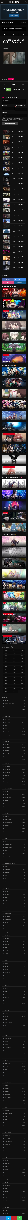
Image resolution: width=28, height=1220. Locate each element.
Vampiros (7, 1166)
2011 (6, 664)
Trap (6, 1157)
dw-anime (7, 944)
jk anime (6, 1013)
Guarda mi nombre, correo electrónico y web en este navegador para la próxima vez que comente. (13, 119)
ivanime (6, 1007)
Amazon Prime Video (9, 703)
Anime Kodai (7, 716)
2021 (22, 653)
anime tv (6, 725)
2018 (22, 655)
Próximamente (8, 1082)
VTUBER (6, 1182)
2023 (6, 653)
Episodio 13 (20, 194)
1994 (22, 677)
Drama (6, 941)
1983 (14, 688)
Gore (6, 979)
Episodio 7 (20, 162)
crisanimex (7, 910)
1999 (6, 675)
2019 (14, 655)
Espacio (6, 960)
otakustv (6, 1066)
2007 (14, 666)
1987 (6, 686)
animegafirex (8, 781)
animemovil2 (7, 810)
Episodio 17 (20, 215)
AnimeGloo (7, 785)
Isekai (6, 1000)
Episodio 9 (20, 173)
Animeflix (7, 775)
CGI (5, 878)
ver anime (7, 1169)
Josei (6, 1019)
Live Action (7, 1029)
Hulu (6, 991)
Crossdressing (8, 913)
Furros (6, 975)
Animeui (6, 838)
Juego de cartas (8, 1022)
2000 (22, 672)
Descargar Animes (9, 925)
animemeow (7, 803)
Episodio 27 (20, 267)
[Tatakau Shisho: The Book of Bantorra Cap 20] (23, 34)
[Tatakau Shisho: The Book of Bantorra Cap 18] (4, 34)
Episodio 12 (20, 188)
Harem (6, 982)
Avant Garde (7, 857)
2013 (14, 661)
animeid (6, 791)
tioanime (7, 1154)
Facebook (7, 279)
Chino (6, 882)
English (6, 953)
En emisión (7, 950)
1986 (14, 686)
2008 (6, 666)
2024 (22, 650)
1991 (22, 680)
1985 (22, 686)
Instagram (19, 282)
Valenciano (7, 1163)
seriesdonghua (8, 1113)
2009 (22, 664)
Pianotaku (7, 1079)
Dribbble (7, 282)
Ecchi (6, 947)
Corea (6, 897)
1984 (6, 688)
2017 (6, 658)
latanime (6, 1025)
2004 (14, 669)
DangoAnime (8, 919)
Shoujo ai (7, 1122)
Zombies (7, 1207)
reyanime (7, 1091)
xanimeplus (7, 1185)
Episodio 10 (20, 178)
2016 (14, 658)
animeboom (7, 747)
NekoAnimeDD (8, 1057)
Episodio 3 (20, 141)
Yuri (5, 1194)
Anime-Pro (7, 731)
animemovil (7, 806)
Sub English (7, 1138)
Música (6, 1054)
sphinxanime (7, 1135)
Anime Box (7, 706)
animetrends (7, 835)
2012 (22, 661)
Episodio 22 (20, 241)
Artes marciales (8, 844)
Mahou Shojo (8, 1038)
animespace (7, 828)
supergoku (7, 1144)
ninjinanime (7, 1063)
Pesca (6, 1075)
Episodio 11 (20, 183)
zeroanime (7, 1204)
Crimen (6, 903)
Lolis (6, 1032)
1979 (14, 691)
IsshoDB (6, 1004)
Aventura (7, 860)
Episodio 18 (20, 220)
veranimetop (7, 1172)
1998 (14, 675)
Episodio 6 (20, 157)
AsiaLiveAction (8, 847)
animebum (7, 750)
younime (6, 1191)
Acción (6, 700)
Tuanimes (7, 1160)
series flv (7, 1110)
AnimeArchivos (8, 738)
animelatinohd (8, 797)
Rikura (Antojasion (9, 1097)
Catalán (6, 875)
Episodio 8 (20, 167)
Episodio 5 (20, 152)
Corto (6, 900)
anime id (6, 713)
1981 (6, 691)
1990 (6, 683)
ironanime (7, 997)
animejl (6, 794)
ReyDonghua (7, 1094)
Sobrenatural (8, 1132)
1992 (14, 680)
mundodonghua (8, 1050)
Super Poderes (8, 1141)
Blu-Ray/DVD (7, 869)
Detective (7, 928)
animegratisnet (8, 788)
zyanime (6, 1213)
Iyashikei (7, 1010)
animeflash (7, 769)
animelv (6, 800)
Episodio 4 (20, 147)
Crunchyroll (7, 916)
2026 (6, 650)
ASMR (6, 850)
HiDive (6, 988)
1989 (14, 683)
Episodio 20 (20, 230)
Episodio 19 (20, 225)
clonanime (7, 888)
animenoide (7, 813)
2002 (6, 672)
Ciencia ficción (8, 885)
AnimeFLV (7, 778)
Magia (6, 1035)
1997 (22, 675)
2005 (6, 669)
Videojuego (7, 1179)
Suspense (7, 1147)
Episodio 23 (20, 246)
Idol (5, 994)
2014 (6, 661)
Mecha (6, 1041)
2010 (14, 664)
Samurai (6, 1104)
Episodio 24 (20, 251)
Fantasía (6, 969)
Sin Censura (7, 1125)
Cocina (6, 891)
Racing (6, 1085)
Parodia (6, 1069)
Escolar (6, 957)
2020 (6, 655)
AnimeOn (7, 816)
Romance (7, 1100)
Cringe (6, 907)
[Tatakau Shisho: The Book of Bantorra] (14, 34)
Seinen (6, 1107)
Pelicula (6, 1072)
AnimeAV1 (7, 741)
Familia (6, 963)
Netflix (6, 1060)
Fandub (6, 966)
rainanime (7, 1088)
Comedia (7, 894)
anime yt (6, 728)
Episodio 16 (20, 209)
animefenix (7, 766)
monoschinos (8, 1047)
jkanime (6, 1016)
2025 (14, 650)
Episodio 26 (20, 262)
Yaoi (6, 1188)
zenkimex (7, 1201)
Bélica (6, 866)
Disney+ (6, 932)
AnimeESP (7, 763)
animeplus (7, 825)
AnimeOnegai (8, 819)
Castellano (7, 872)
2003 (22, 669)
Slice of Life (7, 1129)
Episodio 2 (20, 136)
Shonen (6, 1119)
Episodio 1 (20, 131)
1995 (14, 677)
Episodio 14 (20, 199)
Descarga (11, 79)
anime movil (7, 719)
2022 (14, 653)
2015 (22, 658)
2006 (22, 666)
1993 (6, 680)
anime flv (7, 710)
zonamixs (7, 1210)
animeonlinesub (8, 822)
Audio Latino (7, 853)
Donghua (7, 938)
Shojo (6, 1116)
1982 (22, 688)
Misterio (6, 1044)
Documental (7, 935)
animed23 (7, 753)
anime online (7, 722)
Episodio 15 (20, 204)
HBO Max (7, 985)
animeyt (6, 841)
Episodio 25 (20, 257)
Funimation (7, 972)
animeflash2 (7, 772)
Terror (6, 1151)
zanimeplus (7, 1197)
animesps (7, 832)
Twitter (18, 279)
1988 (22, 683)
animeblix (7, 744)
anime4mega (8, 735)
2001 (14, 672)
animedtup (7, 760)
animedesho (7, 756)
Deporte (6, 922)
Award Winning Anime (10, 863)
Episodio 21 (20, 236)
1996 (6, 677)
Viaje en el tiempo (9, 1176)
